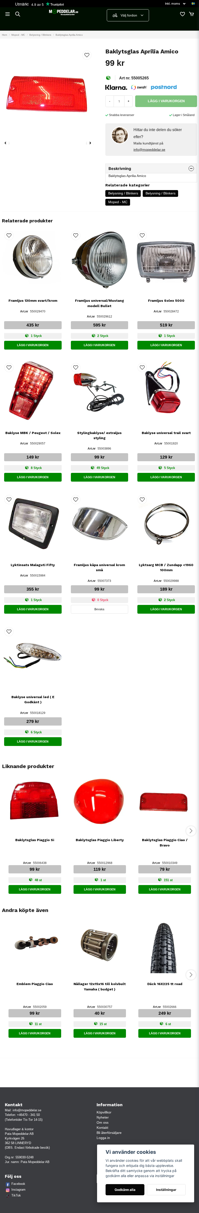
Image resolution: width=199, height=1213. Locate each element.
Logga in (103, 1138)
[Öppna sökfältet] (17, 14)
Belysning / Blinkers (40, 34)
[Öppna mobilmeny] (7, 14)
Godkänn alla (125, 1190)
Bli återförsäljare (109, 1133)
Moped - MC (18, 34)
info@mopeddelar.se (149, 149)
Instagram (18, 1189)
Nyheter (103, 1117)
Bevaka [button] (99, 609)
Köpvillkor (104, 1112)
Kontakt (102, 1127)
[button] (193, 4)
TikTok (16, 1195)
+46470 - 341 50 (28, 1115)
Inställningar (166, 1190)
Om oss (102, 1122)
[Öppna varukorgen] (191, 14)
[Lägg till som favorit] (182, 14)
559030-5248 (24, 1157)
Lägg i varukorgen (33, 345)
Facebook (18, 1184)
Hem (4, 34)
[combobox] (128, 15)
